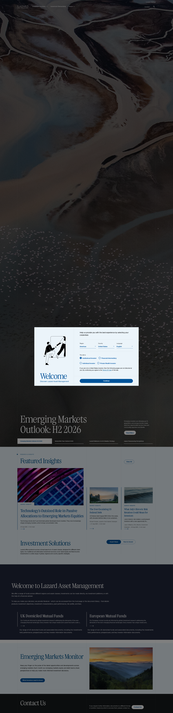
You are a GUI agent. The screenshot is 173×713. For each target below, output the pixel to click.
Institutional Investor (90, 358)
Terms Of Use (107, 370)
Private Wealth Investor (108, 363)
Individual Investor (89, 363)
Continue (106, 381)
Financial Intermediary (109, 358)
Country (100, 343)
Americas (83, 346)
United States (102, 346)
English (119, 346)
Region (82, 343)
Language (119, 343)
